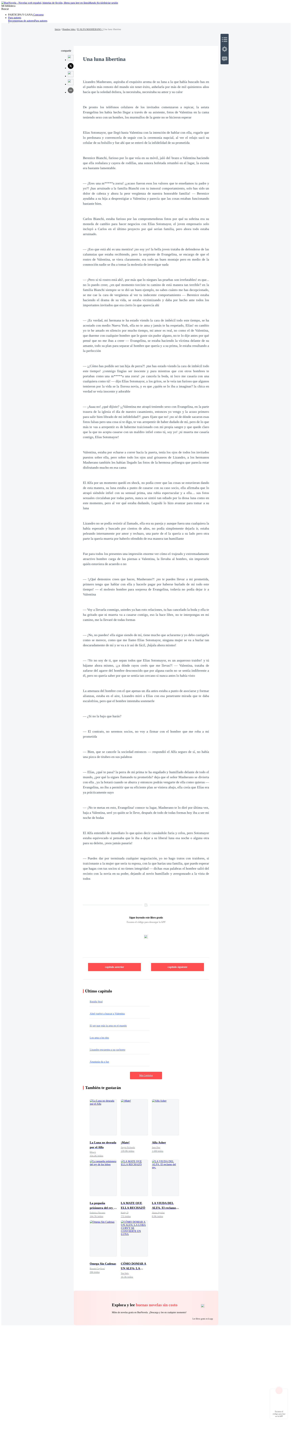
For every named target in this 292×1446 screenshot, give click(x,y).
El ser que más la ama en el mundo (108, 1025)
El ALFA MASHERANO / (90, 29)
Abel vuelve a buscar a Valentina (107, 1013)
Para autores (14, 17)
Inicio (57, 29)
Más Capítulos (146, 1075)
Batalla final (96, 1001)
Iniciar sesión (111, 2)
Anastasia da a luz (99, 1061)
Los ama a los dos (99, 1037)
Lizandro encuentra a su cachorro (107, 1049)
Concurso (38, 14)
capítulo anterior (114, 967)
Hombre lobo (69, 29)
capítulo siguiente (177, 967)
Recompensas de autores (21, 20)
